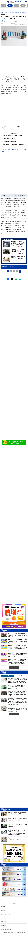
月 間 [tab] (20, 675)
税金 (23, 5)
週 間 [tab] (7, 675)
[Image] (14, 442)
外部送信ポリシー (5, 917)
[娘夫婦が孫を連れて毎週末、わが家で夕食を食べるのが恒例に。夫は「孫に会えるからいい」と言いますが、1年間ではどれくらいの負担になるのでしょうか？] (4, 708)
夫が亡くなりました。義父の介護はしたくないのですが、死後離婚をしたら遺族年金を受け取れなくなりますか (17, 687)
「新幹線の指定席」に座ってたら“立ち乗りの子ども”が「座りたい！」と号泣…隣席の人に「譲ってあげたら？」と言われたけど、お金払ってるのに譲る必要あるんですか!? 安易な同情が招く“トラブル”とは (17, 701)
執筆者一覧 (3, 925)
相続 (16, 5)
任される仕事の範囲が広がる (9, 141)
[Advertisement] (14, 61)
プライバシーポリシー (6, 914)
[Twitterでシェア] (12, 279)
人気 (3, 5)
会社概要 (3, 906)
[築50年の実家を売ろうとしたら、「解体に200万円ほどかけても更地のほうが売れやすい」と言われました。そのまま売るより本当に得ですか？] (4, 693)
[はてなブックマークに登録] (20, 279)
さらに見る (14, 667)
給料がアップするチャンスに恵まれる (12, 135)
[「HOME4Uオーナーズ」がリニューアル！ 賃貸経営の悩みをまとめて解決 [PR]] (14, 821)
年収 (10, 5)
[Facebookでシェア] (8, 279)
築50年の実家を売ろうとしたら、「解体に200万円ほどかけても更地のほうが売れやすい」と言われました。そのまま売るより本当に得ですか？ (17, 693)
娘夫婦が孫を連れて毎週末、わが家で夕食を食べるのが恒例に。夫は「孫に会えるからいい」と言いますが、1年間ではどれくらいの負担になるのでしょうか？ (17, 709)
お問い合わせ (4, 921)
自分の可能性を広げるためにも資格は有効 (13, 144)
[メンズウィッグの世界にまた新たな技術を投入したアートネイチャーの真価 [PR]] (14, 815)
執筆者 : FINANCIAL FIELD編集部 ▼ (14, 126)
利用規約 (3, 910)
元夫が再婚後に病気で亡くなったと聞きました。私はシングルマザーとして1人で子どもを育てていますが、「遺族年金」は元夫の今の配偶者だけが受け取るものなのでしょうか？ (17, 680)
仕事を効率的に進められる (9, 138)
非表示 (14, 133)
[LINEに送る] (16, 279)
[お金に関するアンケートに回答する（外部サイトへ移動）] (14, 853)
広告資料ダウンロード (6, 929)
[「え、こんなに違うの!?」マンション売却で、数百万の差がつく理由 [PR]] (14, 841)
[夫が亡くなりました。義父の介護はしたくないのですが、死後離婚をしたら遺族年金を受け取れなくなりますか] (4, 687)
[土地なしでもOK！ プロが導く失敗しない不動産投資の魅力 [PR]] (14, 827)
